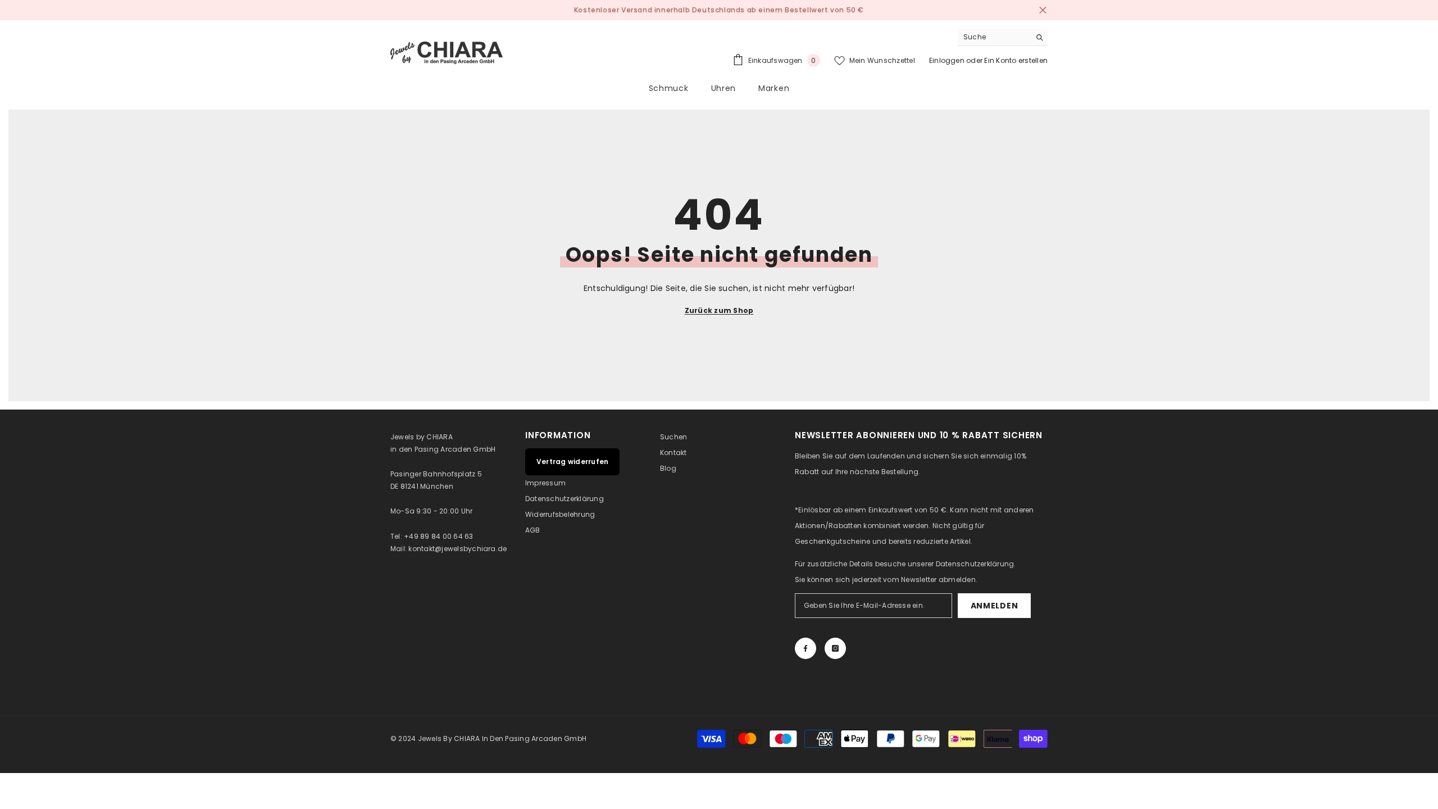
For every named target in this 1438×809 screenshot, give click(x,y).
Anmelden (994, 605)
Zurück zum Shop (719, 310)
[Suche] (1003, 37)
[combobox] (994, 37)
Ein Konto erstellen (1016, 60)
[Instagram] (835, 648)
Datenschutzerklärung (975, 564)
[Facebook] (805, 648)
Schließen (1043, 10)
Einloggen (946, 60)
